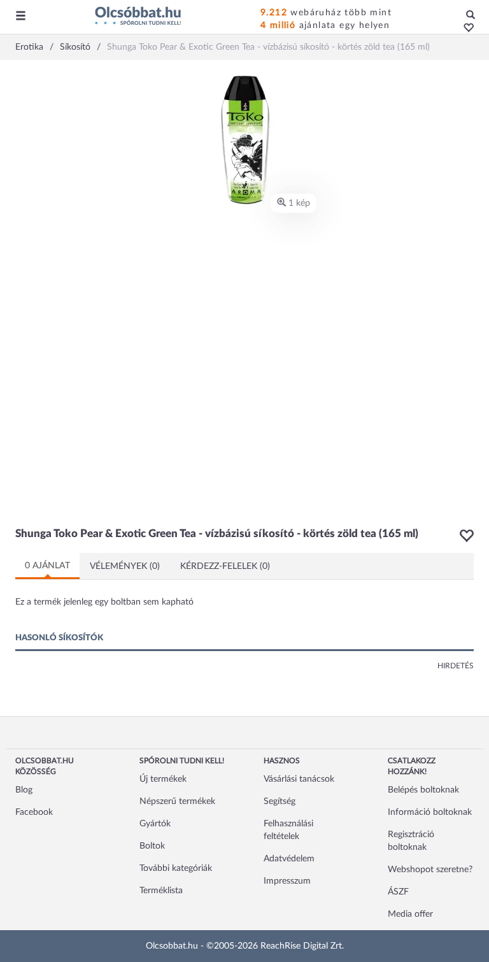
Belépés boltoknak (423, 790)
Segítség (279, 801)
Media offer (410, 914)
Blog (23, 790)
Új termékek (163, 779)
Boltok (152, 846)
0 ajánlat (47, 565)
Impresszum (287, 881)
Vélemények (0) (125, 566)
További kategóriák (175, 868)
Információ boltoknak (430, 812)
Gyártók (155, 823)
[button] (465, 28)
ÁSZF (398, 891)
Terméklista (161, 890)
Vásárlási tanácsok (299, 779)
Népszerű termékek (177, 801)
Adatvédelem (289, 858)
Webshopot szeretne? (430, 869)
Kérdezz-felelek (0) (225, 566)
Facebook (34, 812)
